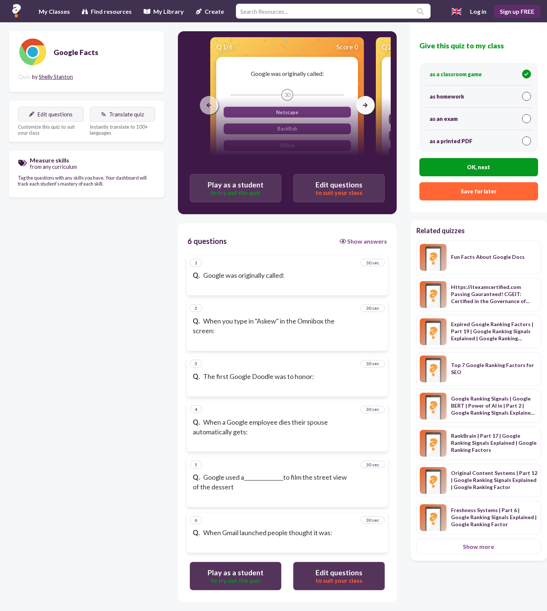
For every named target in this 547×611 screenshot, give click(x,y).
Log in (478, 11)
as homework (447, 96)
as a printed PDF (451, 141)
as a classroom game (456, 74)
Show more (478, 546)
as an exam (444, 119)
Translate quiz (126, 114)
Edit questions (55, 114)
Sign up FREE (517, 11)
